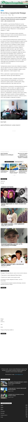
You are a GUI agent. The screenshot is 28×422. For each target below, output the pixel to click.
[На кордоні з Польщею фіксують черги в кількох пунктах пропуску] (4, 383)
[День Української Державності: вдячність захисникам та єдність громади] (14, 167)
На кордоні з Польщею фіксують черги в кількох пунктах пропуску (14, 273)
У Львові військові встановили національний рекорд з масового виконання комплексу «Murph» (13, 284)
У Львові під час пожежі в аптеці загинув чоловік (10, 277)
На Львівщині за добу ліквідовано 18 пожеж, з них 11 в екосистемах (11, 280)
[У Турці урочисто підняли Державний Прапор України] (5, 167)
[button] (26, 6)
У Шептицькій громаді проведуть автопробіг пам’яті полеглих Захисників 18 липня (23, 171)
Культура (2, 413)
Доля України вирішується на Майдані (7, 154)
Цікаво (2, 407)
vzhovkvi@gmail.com (19, 374)
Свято (2, 10)
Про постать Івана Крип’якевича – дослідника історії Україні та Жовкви (22, 155)
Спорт (2, 417)
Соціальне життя (4, 415)
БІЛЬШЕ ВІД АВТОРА (18, 161)
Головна (2, 9)
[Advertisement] (14, 140)
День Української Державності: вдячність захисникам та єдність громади (14, 171)
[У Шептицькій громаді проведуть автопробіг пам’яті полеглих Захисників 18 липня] (23, 167)
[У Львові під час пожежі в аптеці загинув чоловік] (4, 396)
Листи (2, 409)
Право (2, 405)
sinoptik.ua (11, 329)
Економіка (3, 411)
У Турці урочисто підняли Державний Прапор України (4, 171)
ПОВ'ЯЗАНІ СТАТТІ (9, 161)
